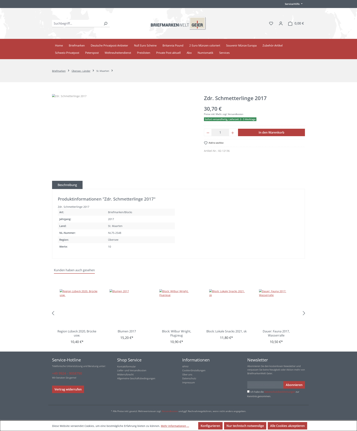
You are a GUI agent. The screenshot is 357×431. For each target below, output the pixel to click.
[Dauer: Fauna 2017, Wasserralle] (278, 307)
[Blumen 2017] (129, 307)
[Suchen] (105, 23)
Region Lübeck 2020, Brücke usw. (76, 333)
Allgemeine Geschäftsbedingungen (136, 378)
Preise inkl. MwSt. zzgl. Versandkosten (223, 114)
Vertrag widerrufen (68, 389)
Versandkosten (170, 411)
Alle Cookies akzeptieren (287, 426)
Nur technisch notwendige (245, 426)
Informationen (196, 360)
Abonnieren (294, 385)
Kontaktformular (126, 366)
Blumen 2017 (127, 331)
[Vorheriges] (53, 313)
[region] (124, 134)
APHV (185, 366)
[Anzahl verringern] (208, 132)
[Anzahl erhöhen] (233, 132)
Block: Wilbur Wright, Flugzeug (176, 333)
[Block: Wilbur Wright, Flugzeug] (178, 307)
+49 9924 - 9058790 (67, 373)
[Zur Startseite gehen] (178, 23)
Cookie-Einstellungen (193, 370)
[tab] (67, 185)
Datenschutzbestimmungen (279, 391)
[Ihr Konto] (280, 23)
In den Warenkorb (271, 132)
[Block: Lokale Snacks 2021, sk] (228, 307)
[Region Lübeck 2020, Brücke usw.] (79, 307)
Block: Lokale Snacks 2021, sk (226, 331)
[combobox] (76, 23)
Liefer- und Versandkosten (131, 370)
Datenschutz (189, 378)
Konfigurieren (210, 426)
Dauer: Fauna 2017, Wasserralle (276, 333)
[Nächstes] (304, 313)
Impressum (188, 382)
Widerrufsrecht (125, 374)
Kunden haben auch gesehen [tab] (74, 270)
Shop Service (129, 360)
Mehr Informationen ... (175, 426)
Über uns (187, 374)
